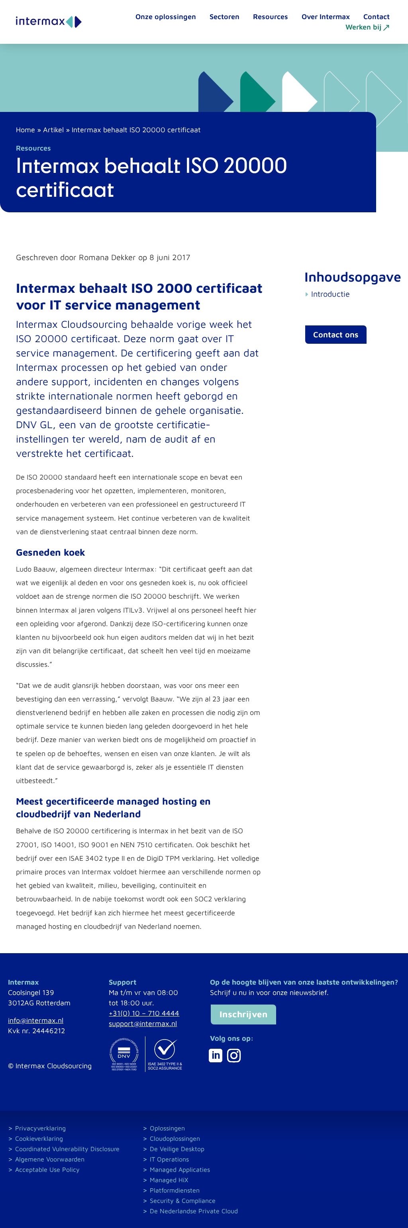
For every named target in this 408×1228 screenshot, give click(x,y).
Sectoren (224, 17)
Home (25, 129)
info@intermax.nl (35, 1020)
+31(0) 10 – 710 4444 (144, 1013)
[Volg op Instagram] (233, 1055)
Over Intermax (326, 17)
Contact (376, 17)
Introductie (330, 293)
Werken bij (363, 27)
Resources (270, 17)
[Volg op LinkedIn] (215, 1055)
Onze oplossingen (165, 17)
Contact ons (336, 334)
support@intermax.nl (143, 1023)
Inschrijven (244, 1014)
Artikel (53, 129)
